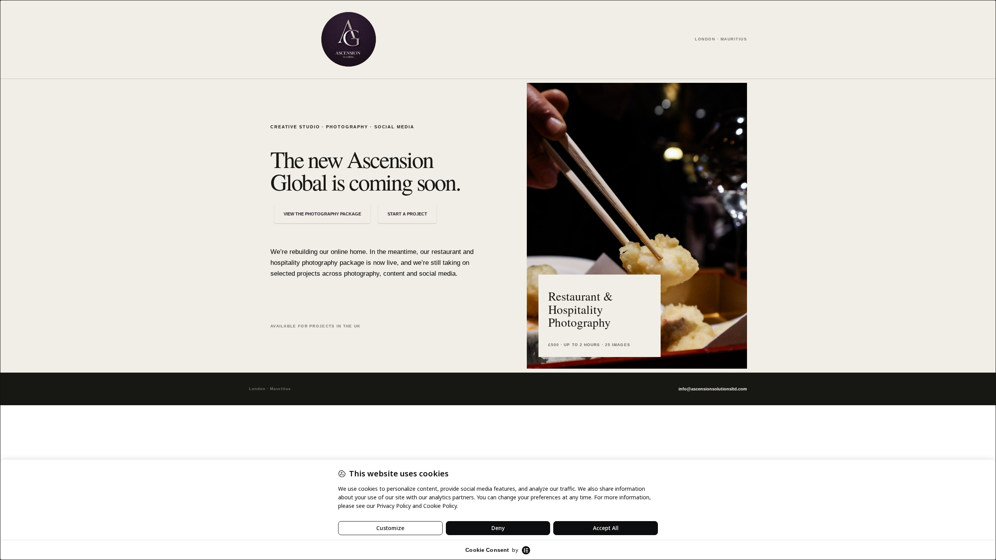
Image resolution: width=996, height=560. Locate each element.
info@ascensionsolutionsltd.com (713, 389)
